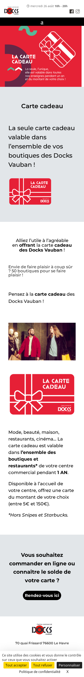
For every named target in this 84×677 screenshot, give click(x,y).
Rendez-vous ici (42, 595)
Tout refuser (42, 665)
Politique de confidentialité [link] (39, 671)
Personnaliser (69, 665)
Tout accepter (16, 665)
